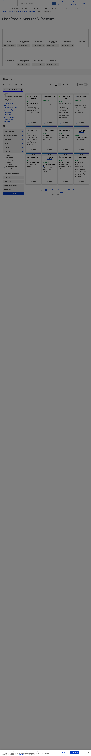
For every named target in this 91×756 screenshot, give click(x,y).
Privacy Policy (21, 754)
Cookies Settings (64, 752)
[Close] (88, 752)
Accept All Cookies (75, 752)
